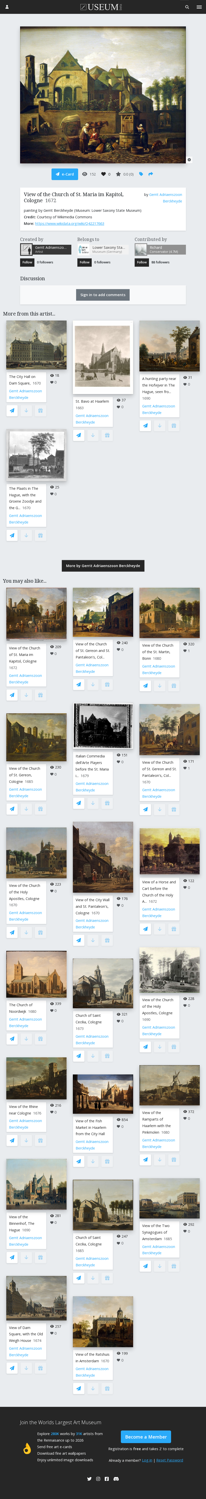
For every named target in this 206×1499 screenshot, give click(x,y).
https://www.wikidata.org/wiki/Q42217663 (69, 223)
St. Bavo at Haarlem (92, 401)
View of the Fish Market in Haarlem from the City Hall (91, 1127)
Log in (147, 1460)
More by (103, 565)
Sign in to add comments (102, 294)
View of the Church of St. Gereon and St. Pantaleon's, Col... (93, 650)
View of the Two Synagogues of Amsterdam (156, 1232)
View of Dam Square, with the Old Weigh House (26, 1334)
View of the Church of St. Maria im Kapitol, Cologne (24, 655)
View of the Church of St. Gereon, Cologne (24, 775)
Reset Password (169, 1460)
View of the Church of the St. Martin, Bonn (157, 652)
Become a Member (146, 1437)
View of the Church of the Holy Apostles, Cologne (24, 892)
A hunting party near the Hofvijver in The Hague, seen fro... (159, 385)
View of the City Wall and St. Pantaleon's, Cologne (93, 906)
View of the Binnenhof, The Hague (21, 1223)
